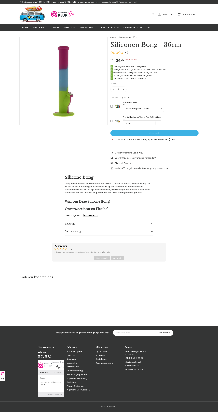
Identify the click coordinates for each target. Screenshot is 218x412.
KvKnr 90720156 (132, 365)
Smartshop (87, 27)
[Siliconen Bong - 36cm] (33, 300)
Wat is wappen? (74, 351)
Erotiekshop (132, 27)
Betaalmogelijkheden (77, 374)
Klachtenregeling (75, 370)
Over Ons (71, 355)
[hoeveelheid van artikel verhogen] (123, 89)
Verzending (72, 363)
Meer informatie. (104, 252)
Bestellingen (101, 359)
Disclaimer (71, 382)
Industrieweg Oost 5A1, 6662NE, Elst (135, 353)
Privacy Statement (75, 386)
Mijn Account (102, 351)
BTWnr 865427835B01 (135, 369)
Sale (149, 27)
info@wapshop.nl (133, 362)
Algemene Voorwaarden (78, 389)
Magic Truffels (63, 27)
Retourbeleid (73, 366)
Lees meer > (90, 215)
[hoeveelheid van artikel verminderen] (113, 89)
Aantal (113, 83)
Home (25, 27)
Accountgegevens (104, 363)
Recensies (71, 359)
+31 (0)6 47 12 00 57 (134, 358)
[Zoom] (63, 81)
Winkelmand (101, 355)
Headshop (39, 27)
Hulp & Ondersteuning (77, 378)
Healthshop (109, 27)
